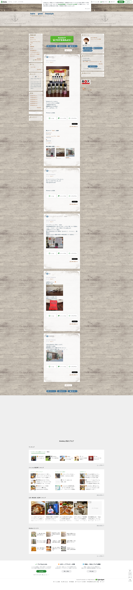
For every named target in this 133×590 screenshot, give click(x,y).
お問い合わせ (65, 581)
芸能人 (48, 451)
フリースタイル (94, 37)
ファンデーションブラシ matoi (53, 136)
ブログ (51, 62)
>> (38, 76)
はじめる (41, 571)
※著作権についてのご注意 (87, 89)
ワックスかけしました (35, 52)
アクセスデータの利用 (81, 581)
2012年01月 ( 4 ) (33, 105)
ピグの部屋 (99, 39)
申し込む (92, 571)
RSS (85, 88)
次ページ (68, 50)
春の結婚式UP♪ (33, 50)
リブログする (74, 118)
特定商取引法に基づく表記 (93, 581)
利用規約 (72, 581)
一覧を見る (100, 63)
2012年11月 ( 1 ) (33, 95)
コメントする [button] (63, 118)
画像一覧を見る (38, 59)
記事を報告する (74, 126)
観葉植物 (51, 336)
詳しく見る (66, 571)
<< (32, 76)
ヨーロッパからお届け (60, 471)
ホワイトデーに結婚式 (35, 54)
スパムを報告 (57, 581)
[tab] (38, 452)
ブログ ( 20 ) (33, 67)
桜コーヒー (32, 56)
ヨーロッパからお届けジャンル (38, 451)
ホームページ (49, 132)
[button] (130, 580)
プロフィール (93, 39)
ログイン (129, 1)
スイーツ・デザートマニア (37, 471)
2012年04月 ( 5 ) (33, 99)
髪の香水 (51, 57)
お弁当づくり (83, 471)
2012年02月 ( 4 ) (33, 103)
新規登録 (121, 1)
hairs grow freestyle (42, 13)
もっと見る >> (49, 142)
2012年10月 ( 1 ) (33, 97)
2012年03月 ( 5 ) (33, 101)
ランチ (31, 48)
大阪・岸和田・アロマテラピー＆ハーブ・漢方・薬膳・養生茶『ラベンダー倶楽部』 (93, 61)
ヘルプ (102, 581)
